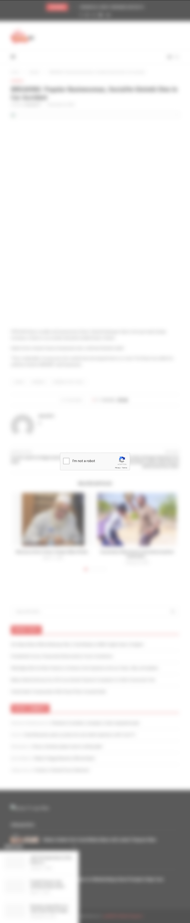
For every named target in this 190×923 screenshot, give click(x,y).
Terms (124, 468)
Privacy (117, 468)
